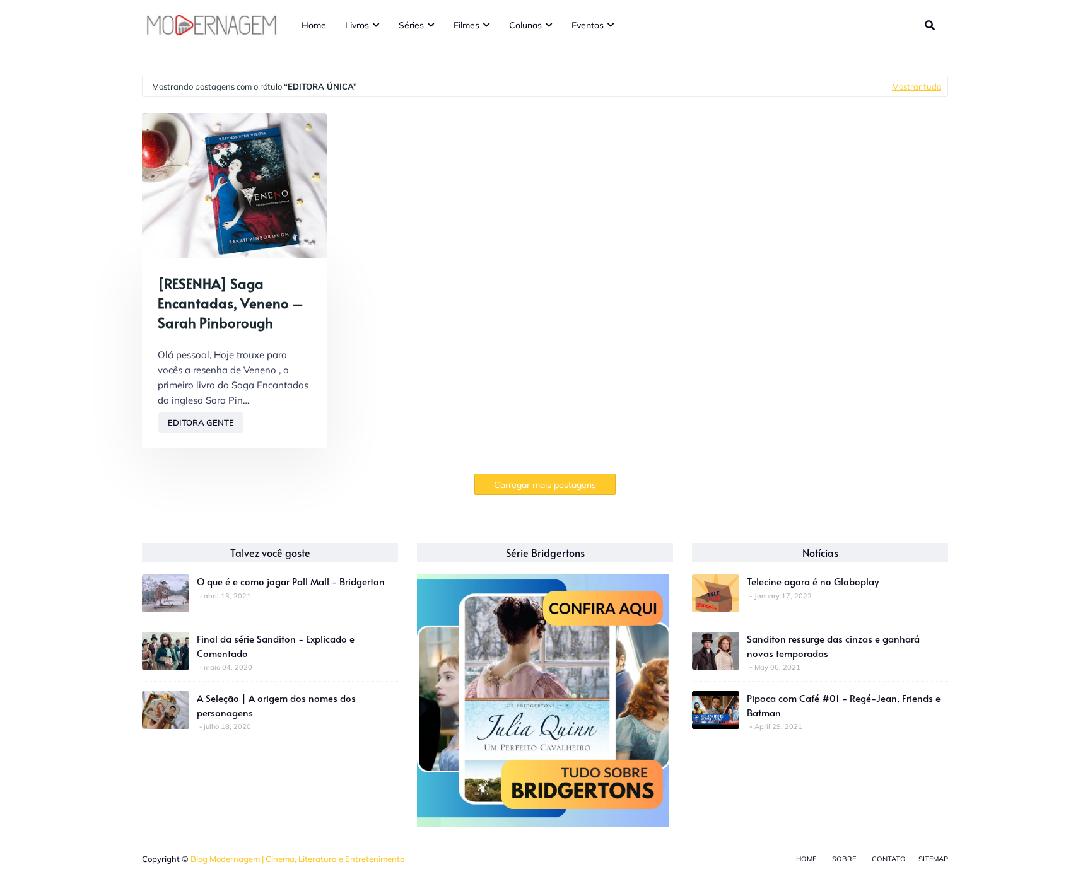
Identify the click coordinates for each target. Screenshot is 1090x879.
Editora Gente (201, 422)
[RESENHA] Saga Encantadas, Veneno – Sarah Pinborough (230, 303)
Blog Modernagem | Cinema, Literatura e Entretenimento (297, 859)
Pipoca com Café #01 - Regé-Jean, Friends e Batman (844, 705)
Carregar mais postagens (545, 485)
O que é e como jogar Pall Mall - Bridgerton (291, 581)
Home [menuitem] (314, 25)
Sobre (844, 858)
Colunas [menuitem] (525, 25)
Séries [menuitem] (411, 25)
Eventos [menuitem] (587, 25)
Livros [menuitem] (357, 25)
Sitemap (933, 858)
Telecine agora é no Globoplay (813, 581)
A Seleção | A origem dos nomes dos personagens (276, 705)
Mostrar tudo (916, 86)
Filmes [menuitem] (466, 25)
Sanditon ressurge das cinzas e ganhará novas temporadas (833, 646)
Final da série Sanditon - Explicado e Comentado (276, 646)
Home (806, 858)
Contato (889, 858)
